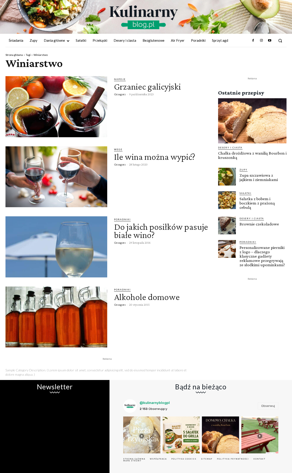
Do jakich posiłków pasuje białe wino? (161, 231)
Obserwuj (268, 406)
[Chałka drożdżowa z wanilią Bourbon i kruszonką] (252, 120)
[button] (280, 40)
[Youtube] (270, 40)
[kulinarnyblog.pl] (143, 17)
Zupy (244, 169)
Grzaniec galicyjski (147, 86)
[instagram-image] (141, 435)
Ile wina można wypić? (154, 157)
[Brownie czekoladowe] (227, 225)
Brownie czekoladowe (259, 224)
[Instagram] (261, 40)
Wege (118, 149)
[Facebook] (253, 40)
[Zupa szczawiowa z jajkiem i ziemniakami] (227, 177)
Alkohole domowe (147, 297)
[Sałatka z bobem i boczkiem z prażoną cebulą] (227, 200)
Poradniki (122, 219)
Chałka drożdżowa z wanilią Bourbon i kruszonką (252, 155)
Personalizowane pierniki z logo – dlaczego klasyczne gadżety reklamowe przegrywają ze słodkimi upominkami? (262, 256)
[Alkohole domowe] (56, 317)
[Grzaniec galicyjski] (56, 106)
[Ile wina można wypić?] (56, 176)
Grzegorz (120, 94)
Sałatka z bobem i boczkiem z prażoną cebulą (257, 203)
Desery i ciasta (230, 147)
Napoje (120, 79)
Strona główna (14, 55)
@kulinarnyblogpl (155, 403)
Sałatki (245, 193)
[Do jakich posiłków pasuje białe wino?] (56, 246)
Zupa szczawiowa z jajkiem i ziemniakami (259, 177)
